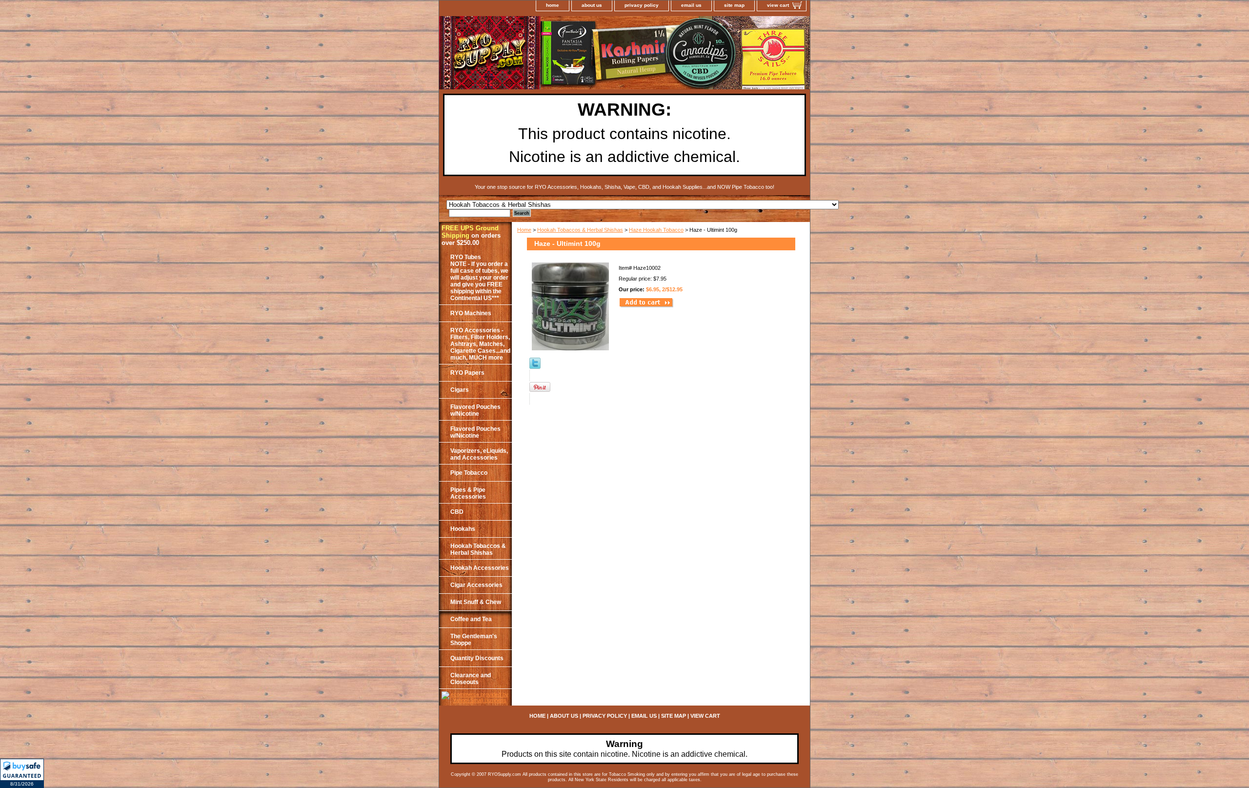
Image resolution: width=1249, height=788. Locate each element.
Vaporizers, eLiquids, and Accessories (479, 454)
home (552, 5)
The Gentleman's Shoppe (473, 640)
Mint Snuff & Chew (475, 602)
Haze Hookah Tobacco (656, 230)
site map (734, 5)
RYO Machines (470, 313)
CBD (456, 511)
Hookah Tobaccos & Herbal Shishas (580, 230)
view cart (778, 5)
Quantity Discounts (477, 658)
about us (592, 5)
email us (691, 5)
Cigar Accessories (476, 585)
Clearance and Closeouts (470, 679)
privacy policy (641, 5)
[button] (22, 773)
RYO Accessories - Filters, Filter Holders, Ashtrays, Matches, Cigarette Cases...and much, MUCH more (480, 344)
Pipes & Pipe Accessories (468, 493)
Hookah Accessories (479, 568)
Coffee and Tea (471, 619)
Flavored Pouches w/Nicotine (475, 410)
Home (524, 230)
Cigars (459, 389)
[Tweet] (535, 367)
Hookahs (462, 528)
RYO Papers (467, 372)
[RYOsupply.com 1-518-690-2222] (561, 54)
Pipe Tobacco (468, 472)
